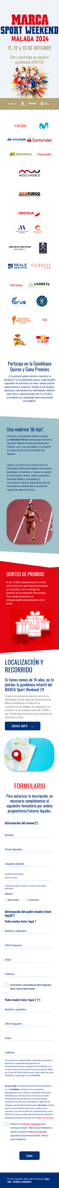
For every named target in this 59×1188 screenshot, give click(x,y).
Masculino (13, 899)
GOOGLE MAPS (20, 726)
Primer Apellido (13, 849)
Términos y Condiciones (31, 1123)
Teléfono (10, 974)
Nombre (9, 835)
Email (8, 959)
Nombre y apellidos (15, 930)
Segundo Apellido (14, 863)
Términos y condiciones (22, 1181)
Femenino (33, 899)
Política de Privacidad (45, 1117)
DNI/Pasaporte (13, 945)
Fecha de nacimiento (14, 874)
